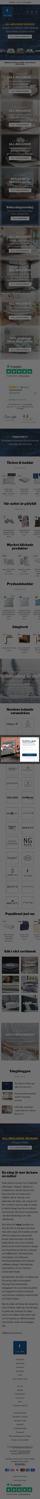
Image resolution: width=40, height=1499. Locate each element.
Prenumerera (29, 754)
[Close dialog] (38, 738)
